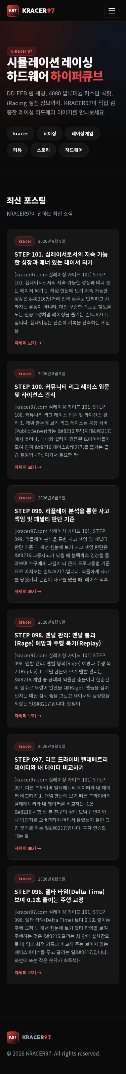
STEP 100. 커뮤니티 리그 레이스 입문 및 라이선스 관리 (62, 390)
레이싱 (49, 133)
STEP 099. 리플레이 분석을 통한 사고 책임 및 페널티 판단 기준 (62, 514)
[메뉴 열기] (111, 11)
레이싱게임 (82, 133)
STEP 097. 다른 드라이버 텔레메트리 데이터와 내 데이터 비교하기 (61, 763)
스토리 (43, 149)
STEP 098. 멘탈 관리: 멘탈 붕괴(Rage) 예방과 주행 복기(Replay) (57, 639)
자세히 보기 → (28, 343)
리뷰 (17, 149)
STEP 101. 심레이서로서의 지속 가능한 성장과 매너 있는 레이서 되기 (61, 258)
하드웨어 (74, 149)
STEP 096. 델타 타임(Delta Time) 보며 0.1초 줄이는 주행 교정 (59, 895)
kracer (20, 133)
